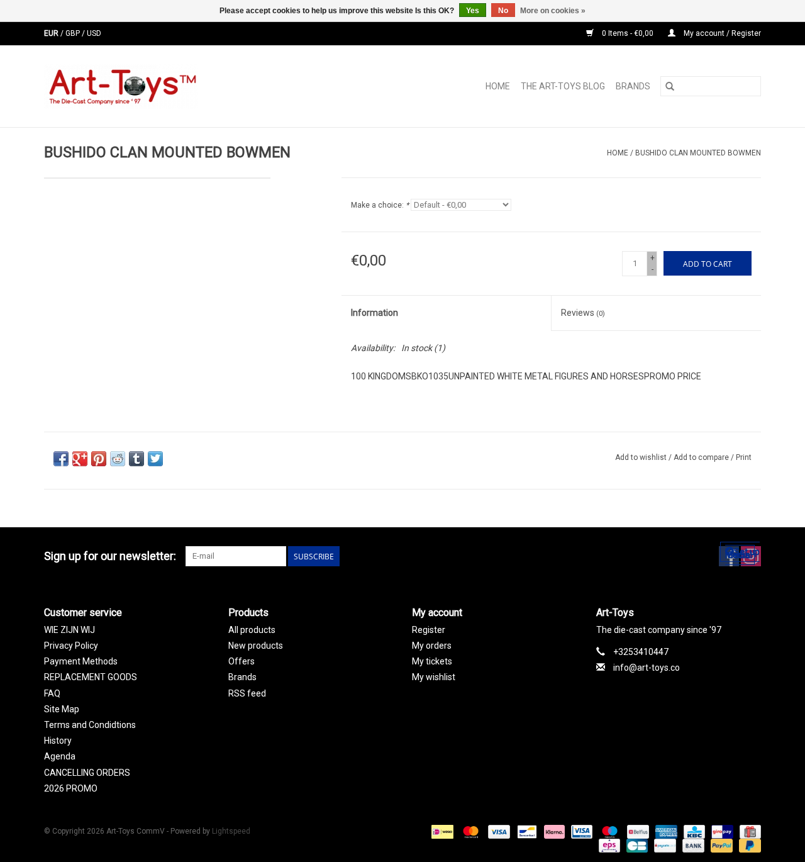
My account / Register (721, 33)
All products (251, 630)
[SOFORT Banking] (553, 831)
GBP (73, 33)
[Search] (669, 86)
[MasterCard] (469, 831)
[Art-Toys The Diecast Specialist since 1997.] (171, 86)
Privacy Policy (71, 646)
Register (428, 630)
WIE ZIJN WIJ (69, 630)
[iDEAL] (441, 831)
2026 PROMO (70, 788)
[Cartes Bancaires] (636, 845)
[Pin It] (98, 458)
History (58, 741)
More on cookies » (553, 10)
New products (255, 646)
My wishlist (433, 677)
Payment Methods (81, 661)
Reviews (583, 313)
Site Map (61, 709)
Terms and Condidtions (90, 725)
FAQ (52, 693)
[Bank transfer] (692, 845)
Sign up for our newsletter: (110, 556)
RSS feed (247, 693)
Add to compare (702, 457)
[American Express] (665, 831)
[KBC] (693, 831)
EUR (52, 33)
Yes (472, 10)
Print (744, 457)
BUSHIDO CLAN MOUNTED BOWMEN (698, 152)
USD (94, 33)
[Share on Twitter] (155, 458)
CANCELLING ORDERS (87, 773)
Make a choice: (380, 205)
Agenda (59, 756)
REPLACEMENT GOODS (90, 677)
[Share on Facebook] (61, 458)
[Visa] (498, 831)
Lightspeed (231, 831)
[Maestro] (608, 831)
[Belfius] (636, 831)
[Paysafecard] (663, 845)
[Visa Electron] (580, 831)
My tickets (432, 661)
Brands (633, 86)
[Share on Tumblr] (136, 458)
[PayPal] (720, 845)
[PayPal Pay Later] (748, 845)
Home (498, 86)
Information (374, 313)
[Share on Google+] (79, 458)
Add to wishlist (642, 457)
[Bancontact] (526, 831)
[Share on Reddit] (117, 458)
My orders (432, 646)
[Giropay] (721, 831)
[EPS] (608, 845)
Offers (241, 661)
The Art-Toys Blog (563, 86)
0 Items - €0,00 (627, 33)
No (503, 10)
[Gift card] (748, 831)
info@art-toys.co (646, 668)
